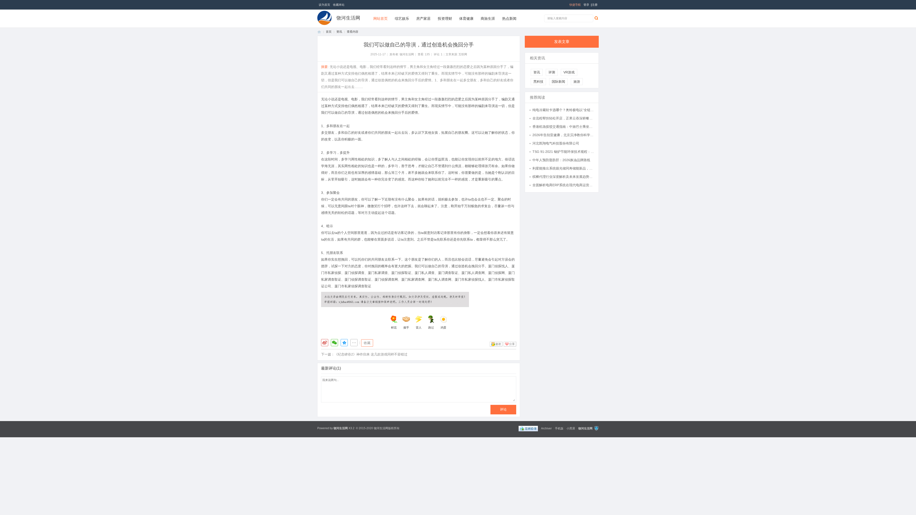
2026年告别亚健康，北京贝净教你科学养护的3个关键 (563, 135)
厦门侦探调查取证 (357, 279)
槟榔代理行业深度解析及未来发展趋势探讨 (563, 177)
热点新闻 (509, 18)
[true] (596, 18)
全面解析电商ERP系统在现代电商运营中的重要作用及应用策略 (563, 185)
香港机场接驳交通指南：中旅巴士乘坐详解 (563, 127)
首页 (319, 31)
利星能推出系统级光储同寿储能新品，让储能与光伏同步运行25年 (563, 168)
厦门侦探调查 (354, 273)
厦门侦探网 (496, 273)
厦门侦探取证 (401, 273)
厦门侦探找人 (498, 266)
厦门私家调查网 (413, 279)
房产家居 (423, 18)
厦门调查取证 (448, 273)
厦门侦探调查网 (386, 279)
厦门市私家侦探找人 (470, 279)
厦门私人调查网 (473, 273)
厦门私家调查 (378, 273)
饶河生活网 (348, 18)
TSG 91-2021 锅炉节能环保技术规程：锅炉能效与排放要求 (563, 152)
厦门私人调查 (425, 273)
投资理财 (445, 18)
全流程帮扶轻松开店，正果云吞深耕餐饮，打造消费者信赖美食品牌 (563, 118)
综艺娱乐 (402, 18)
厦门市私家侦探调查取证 (352, 286)
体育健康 (466, 18)
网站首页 (380, 18)
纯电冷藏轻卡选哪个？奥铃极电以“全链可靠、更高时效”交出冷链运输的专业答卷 (563, 110)
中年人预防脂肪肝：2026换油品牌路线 (561, 160)
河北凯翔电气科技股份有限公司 (555, 143)
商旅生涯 (488, 18)
